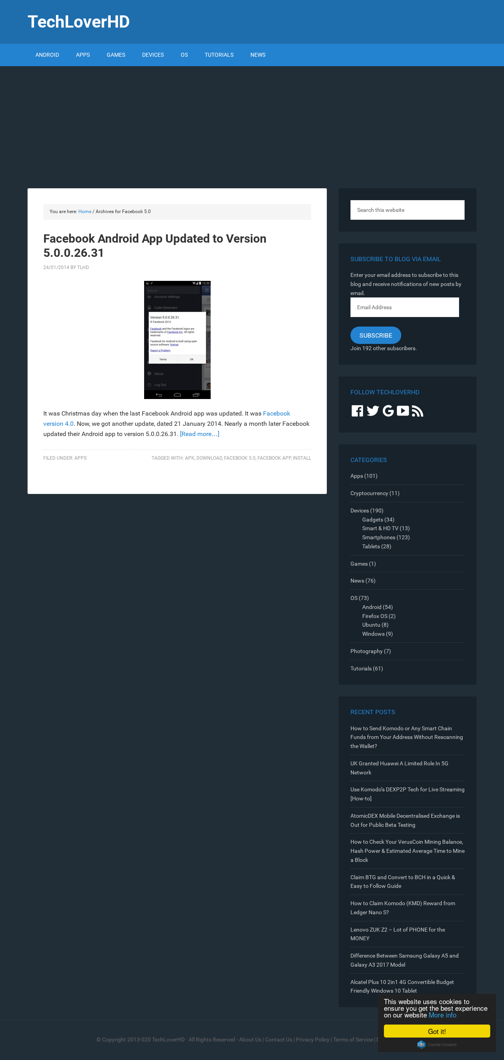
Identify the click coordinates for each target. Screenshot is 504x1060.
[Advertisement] (252, 125)
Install (302, 458)
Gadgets (372, 519)
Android (372, 607)
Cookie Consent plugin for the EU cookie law (437, 1044)
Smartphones (378, 537)
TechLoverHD (79, 22)
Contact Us (278, 1039)
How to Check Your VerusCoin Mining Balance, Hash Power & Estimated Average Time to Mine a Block (407, 851)
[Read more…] (199, 434)
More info (442, 1014)
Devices (359, 510)
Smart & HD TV (380, 528)
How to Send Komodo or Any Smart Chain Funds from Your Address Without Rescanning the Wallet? (406, 737)
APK (190, 458)
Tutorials (361, 668)
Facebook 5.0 (240, 458)
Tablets (371, 546)
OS (354, 598)
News (357, 580)
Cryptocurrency (369, 493)
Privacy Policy (313, 1039)
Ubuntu (371, 625)
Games (359, 564)
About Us (250, 1039)
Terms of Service (353, 1039)
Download (209, 458)
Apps (80, 458)
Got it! (437, 1031)
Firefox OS (374, 616)
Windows (373, 634)
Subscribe (375, 335)
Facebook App (274, 458)
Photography (366, 651)
